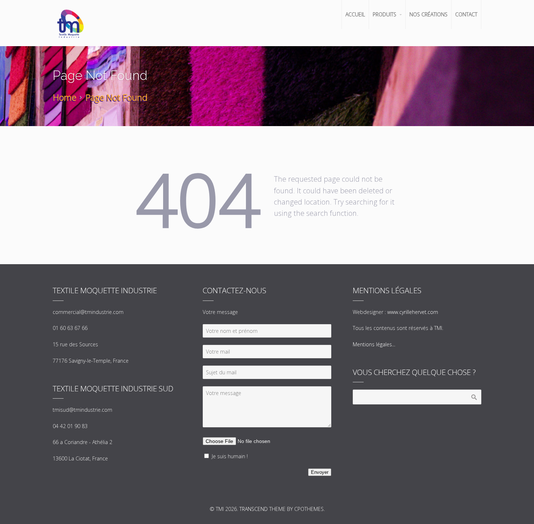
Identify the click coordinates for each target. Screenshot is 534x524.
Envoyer (319, 472)
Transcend (253, 508)
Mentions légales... (374, 344)
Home (64, 97)
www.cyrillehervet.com (412, 312)
